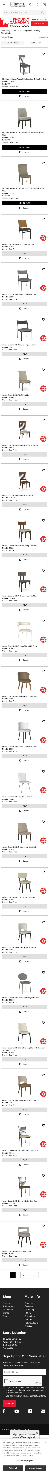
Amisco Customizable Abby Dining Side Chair (18, 244)
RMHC (28, 1313)
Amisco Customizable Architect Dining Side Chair (19, 546)
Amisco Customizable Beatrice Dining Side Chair (19, 696)
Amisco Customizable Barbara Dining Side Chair (19, 646)
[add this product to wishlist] (43, 54)
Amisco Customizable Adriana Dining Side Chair (19, 295)
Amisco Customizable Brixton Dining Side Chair (19, 897)
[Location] (30, 4)
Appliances (8, 1306)
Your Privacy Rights (24, 1461)
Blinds (5, 1316)
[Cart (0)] (45, 4)
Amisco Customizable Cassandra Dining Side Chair (20, 998)
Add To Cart (24, 91)
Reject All (13, 1468)
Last (34, 1275)
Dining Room (27, 31)
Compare (26, 96)
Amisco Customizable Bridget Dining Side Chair (19, 847)
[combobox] (36, 43)
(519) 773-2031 (10, 1345)
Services (29, 1306)
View (25, 253)
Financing (29, 1309)
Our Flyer (29, 1319)
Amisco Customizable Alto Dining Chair (16, 395)
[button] (4, 4)
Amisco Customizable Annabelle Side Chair (17, 495)
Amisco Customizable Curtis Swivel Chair (17, 1251)
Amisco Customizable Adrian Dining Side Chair (19, 345)
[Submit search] (42, 12)
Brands (6, 1313)
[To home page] (17, 4)
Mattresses (8, 1309)
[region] (24, 1456)
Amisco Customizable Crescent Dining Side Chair (20, 1151)
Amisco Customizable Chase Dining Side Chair (19, 1100)
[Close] (46, 1442)
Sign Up (9, 1403)
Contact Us (8, 1348)
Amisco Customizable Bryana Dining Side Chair (19, 947)
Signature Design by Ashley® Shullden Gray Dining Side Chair (24, 79)
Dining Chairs (6, 33)
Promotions (30, 1316)
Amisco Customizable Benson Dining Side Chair (19, 747)
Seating (37, 31)
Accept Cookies (35, 1468)
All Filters (14, 43)
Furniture (16, 31)
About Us (29, 1303)
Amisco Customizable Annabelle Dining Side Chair (20, 445)
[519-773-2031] (37, 4)
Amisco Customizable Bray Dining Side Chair (18, 797)
